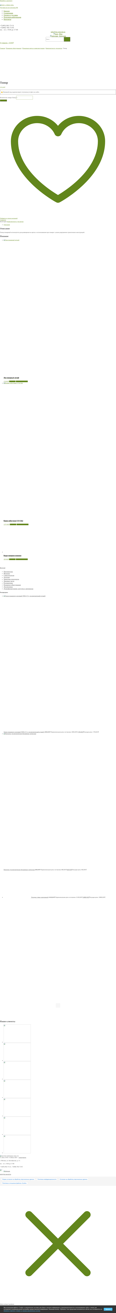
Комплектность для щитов (54, 48)
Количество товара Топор (8, 97)
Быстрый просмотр (22, 381)
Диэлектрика (8, 587)
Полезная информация (12, 17)
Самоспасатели (9, 575)
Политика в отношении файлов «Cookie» (14, 1183)
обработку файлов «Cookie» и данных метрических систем (22, 1311)
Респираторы (8, 583)
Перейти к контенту (6, 1)
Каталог (7, 11)
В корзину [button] (12, 381)
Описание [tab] (7, 224)
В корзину (3, 100)
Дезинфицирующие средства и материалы (18, 589)
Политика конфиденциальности (47, 1179)
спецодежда (22, 1157)
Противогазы (8, 572)
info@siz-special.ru (58, 32)
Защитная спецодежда (11, 579)
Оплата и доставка (11, 15)
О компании (8, 13)
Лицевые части (9, 581)
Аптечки (7, 577)
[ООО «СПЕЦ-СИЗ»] (7, 5)
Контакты (7, 19)
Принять (108, 1309)
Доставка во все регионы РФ (9, 7)
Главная (2, 48)
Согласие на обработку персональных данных (73, 1179)
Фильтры (7, 573)
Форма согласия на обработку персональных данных (18, 1179)
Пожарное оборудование (13, 48)
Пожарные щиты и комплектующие (33, 48)
